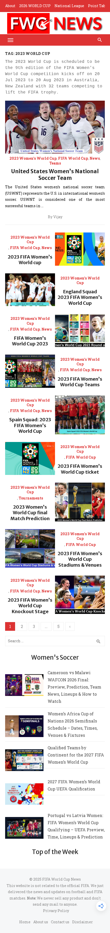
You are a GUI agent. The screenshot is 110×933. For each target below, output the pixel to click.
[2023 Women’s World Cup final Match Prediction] (80, 502)
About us (40, 921)
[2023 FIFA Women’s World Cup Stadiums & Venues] (30, 548)
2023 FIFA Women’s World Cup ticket (80, 469)
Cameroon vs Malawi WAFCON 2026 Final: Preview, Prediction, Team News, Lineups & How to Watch (74, 687)
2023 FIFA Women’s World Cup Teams (80, 382)
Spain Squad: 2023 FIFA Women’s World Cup (30, 425)
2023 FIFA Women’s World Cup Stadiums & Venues (80, 559)
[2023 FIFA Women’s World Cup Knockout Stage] (80, 595)
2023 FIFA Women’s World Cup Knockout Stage (30, 605)
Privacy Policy (56, 910)
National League (69, 5)
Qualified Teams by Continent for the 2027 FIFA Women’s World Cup (76, 755)
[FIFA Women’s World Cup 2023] (80, 330)
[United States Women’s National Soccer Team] (55, 127)
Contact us (60, 921)
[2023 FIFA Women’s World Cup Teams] (30, 371)
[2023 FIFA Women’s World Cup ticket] (30, 458)
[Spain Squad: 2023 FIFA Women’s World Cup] (80, 414)
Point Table (98, 5)
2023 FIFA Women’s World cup (30, 260)
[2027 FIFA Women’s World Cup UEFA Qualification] (24, 795)
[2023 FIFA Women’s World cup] (80, 249)
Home (24, 921)
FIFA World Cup (73, 158)
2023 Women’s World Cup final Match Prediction (30, 512)
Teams (55, 163)
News (95, 158)
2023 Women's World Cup (33, 158)
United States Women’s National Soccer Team (55, 174)
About (10, 5)
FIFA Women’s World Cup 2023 (30, 341)
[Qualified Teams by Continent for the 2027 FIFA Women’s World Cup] (24, 761)
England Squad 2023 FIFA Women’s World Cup (80, 297)
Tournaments (31, 498)
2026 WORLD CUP (35, 5)
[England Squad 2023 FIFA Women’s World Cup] (30, 289)
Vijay (57, 217)
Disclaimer (82, 921)
